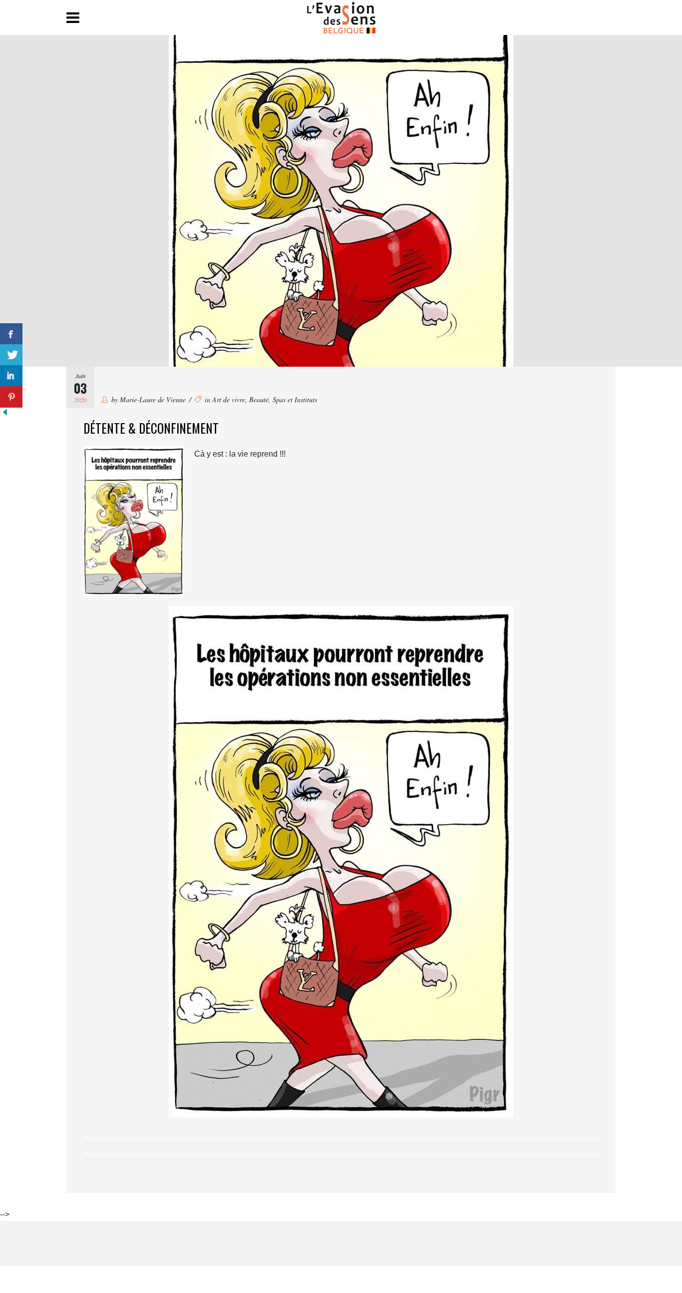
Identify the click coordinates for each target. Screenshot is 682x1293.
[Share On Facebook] (11, 334)
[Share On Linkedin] (11, 376)
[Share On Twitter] (11, 355)
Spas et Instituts (295, 399)
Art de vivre (228, 399)
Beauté (259, 399)
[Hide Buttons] (5, 414)
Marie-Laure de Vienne (153, 399)
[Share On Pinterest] (11, 397)
